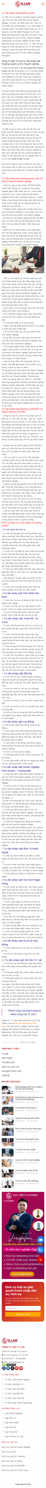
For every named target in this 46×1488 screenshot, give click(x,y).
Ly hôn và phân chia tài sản (26, 1170)
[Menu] (3, 4)
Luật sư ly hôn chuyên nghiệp (27, 1160)
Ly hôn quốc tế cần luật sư (26, 1108)
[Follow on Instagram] (8, 1368)
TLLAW (5, 1054)
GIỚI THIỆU (7, 1058)
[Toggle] (43, 1058)
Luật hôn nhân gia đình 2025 (27, 1118)
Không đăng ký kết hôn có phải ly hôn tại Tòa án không (29, 1088)
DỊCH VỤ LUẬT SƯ (10, 1067)
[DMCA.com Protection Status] (9, 1365)
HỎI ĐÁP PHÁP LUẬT (12, 1071)
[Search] (43, 4)
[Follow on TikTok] (12, 1368)
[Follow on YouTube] (21, 1368)
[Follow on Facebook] (4, 1368)
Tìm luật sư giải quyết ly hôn (27, 1139)
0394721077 (9, 1359)
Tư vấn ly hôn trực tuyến (25, 1149)
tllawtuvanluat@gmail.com (14, 1362)
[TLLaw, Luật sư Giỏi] (23, 4)
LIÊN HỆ (5, 1075)
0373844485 (20, 1359)
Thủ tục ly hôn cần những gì (26, 1181)
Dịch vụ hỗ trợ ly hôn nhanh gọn (28, 1129)
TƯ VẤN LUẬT (8, 1062)
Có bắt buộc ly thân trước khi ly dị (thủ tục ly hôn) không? (29, 1098)
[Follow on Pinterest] (17, 1368)
